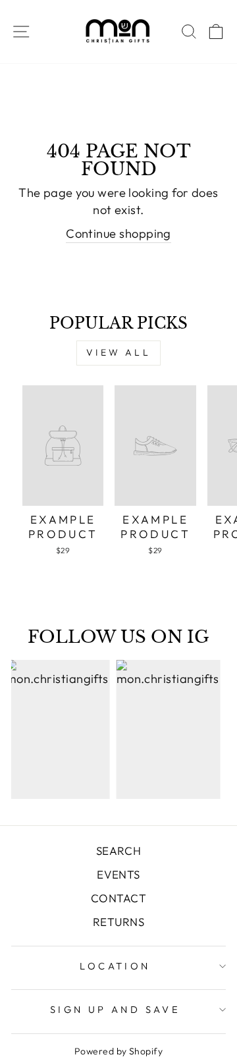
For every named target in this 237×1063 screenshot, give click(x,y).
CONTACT (118, 898)
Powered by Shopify (118, 1051)
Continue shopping (118, 233)
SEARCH (119, 851)
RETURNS (118, 922)
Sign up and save (115, 1009)
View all (118, 352)
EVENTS (118, 874)
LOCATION (115, 966)
